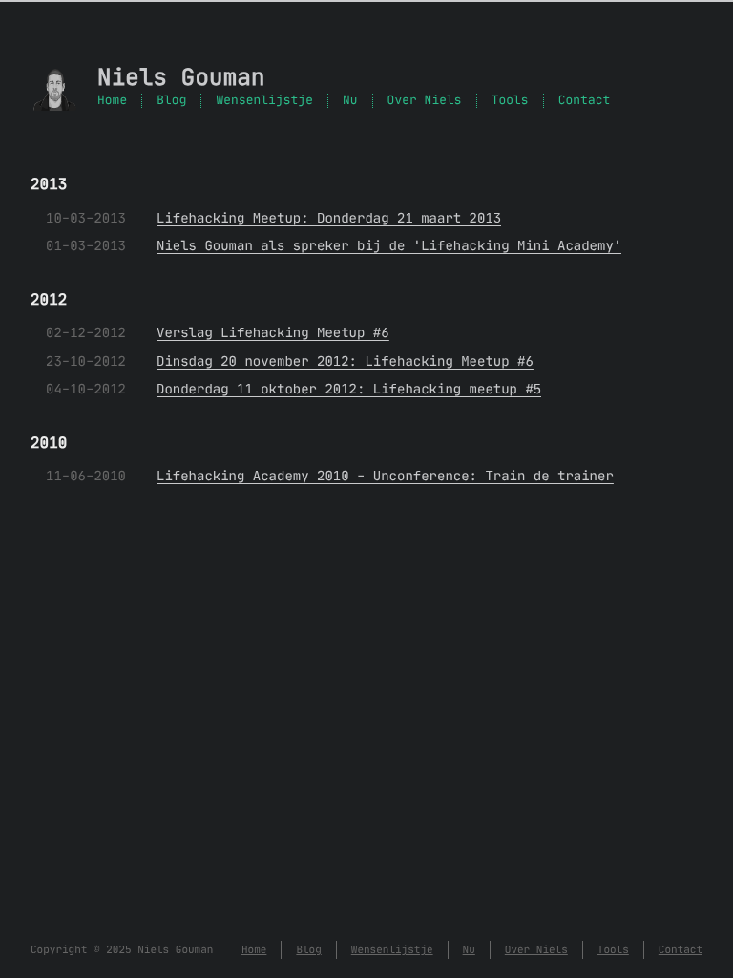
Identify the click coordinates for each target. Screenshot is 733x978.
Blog (171, 101)
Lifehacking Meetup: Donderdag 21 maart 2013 (329, 217)
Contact (584, 101)
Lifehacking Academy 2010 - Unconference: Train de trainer (385, 475)
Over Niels (424, 101)
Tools (510, 101)
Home (112, 101)
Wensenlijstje (264, 101)
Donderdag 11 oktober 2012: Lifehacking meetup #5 (349, 388)
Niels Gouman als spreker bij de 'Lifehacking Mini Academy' (389, 245)
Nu (350, 101)
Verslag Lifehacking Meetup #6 (273, 332)
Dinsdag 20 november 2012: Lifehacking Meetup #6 (345, 361)
